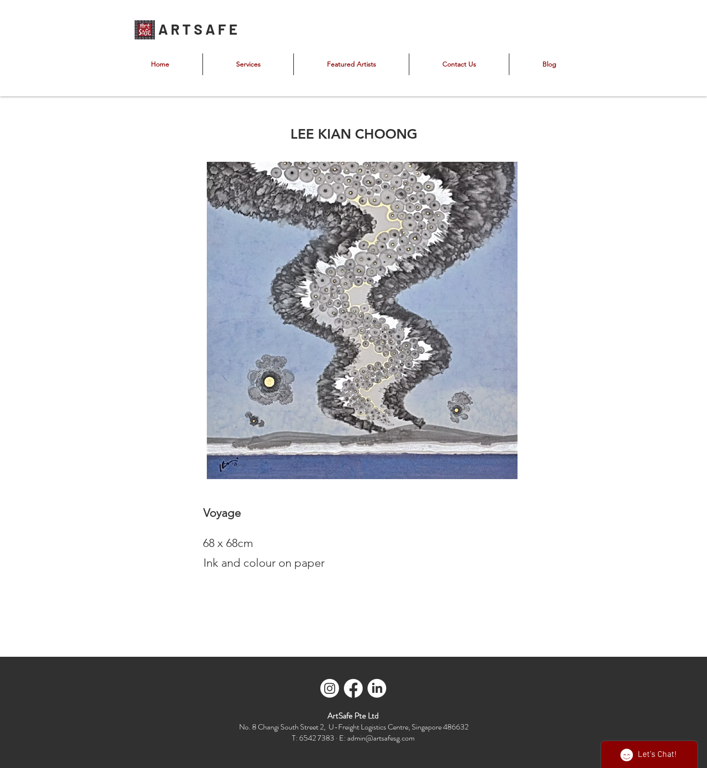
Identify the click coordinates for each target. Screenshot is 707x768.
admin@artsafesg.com (381, 737)
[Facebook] (353, 688)
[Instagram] (329, 688)
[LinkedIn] (376, 688)
